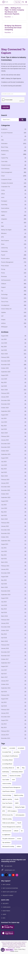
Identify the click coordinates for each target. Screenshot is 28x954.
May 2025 (4, 382)
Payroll (3, 255)
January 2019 (5, 623)
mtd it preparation (20, 815)
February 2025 (5, 393)
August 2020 (4, 576)
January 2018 (5, 648)
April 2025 (4, 386)
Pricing (3, 269)
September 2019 (5, 594)
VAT (2, 316)
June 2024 (4, 422)
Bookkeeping (4, 150)
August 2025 (4, 375)
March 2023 (4, 476)
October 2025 (5, 368)
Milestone (4, 233)
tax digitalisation (6, 834)
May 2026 (4, 346)
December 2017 (5, 652)
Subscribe (5, 107)
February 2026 (5, 357)
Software (3, 283)
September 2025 (5, 371)
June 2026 (4, 343)
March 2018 (4, 641)
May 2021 (4, 555)
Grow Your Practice (7, 803)
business (4, 775)
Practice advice (5, 258)
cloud (13, 779)
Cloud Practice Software (8, 791)
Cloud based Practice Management (11, 787)
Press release (5, 265)
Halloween (4, 211)
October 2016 (5, 684)
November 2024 (5, 404)
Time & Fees (4, 301)
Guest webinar (5, 208)
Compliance (6, 907)
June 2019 (4, 605)
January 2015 (5, 713)
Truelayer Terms (14, 951)
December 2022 (5, 486)
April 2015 (4, 706)
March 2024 (4, 432)
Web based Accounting (8, 846)
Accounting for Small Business (10, 756)
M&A (2, 226)
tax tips (19, 838)
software (16, 830)
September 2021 (5, 540)
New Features (5, 240)
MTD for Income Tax (7, 815)
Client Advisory (5, 168)
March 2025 (4, 389)
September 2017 (5, 663)
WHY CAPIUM (6, 884)
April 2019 (4, 612)
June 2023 (4, 465)
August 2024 (4, 415)
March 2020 (4, 587)
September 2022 (5, 497)
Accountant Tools (6, 752)
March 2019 (4, 616)
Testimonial (4, 298)
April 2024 (4, 429)
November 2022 (5, 490)
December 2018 (5, 627)
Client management (6, 172)
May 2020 (4, 580)
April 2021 (4, 558)
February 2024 (5, 436)
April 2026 (4, 350)
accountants (21, 748)
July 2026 (4, 339)
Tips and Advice (6, 842)
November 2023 (5, 447)
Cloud (3, 175)
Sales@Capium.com (10, 870)
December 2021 (5, 530)
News (2, 244)
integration (4, 219)
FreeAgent (4, 201)
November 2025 (5, 364)
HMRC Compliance (7, 807)
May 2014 (4, 727)
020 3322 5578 (8, 866)
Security (6, 903)
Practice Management (7, 262)
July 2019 (4, 601)
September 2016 (5, 688)
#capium (4, 748)
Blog (23, 767)
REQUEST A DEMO (8, 895)
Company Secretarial (7, 183)
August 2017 (4, 666)
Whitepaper (4, 326)
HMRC (3, 215)
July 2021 (4, 548)
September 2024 (5, 411)
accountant (12, 748)
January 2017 (5, 680)
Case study (4, 161)
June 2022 (4, 508)
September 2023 (5, 454)
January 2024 (5, 440)
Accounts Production (7, 132)
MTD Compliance (12, 811)
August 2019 (4, 598)
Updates (3, 312)
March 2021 (4, 562)
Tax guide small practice (8, 838)
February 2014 (5, 731)
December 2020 (5, 573)
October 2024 (5, 407)
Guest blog (4, 204)
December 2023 (5, 443)
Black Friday (4, 147)
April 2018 (4, 637)
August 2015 (4, 698)
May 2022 (4, 512)
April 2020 (4, 583)
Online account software (8, 822)
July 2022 (4, 504)
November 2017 (5, 655)
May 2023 (4, 468)
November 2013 (5, 738)
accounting (16, 752)
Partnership (4, 251)
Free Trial (17, 2)
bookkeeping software (17, 771)
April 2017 (4, 673)
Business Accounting (15, 775)
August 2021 (4, 544)
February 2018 (5, 645)
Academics (4, 129)
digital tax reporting (7, 799)
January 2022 (5, 526)
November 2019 (5, 591)
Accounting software (7, 760)
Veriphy (3, 319)
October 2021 (5, 537)
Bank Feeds (6, 910)
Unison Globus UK (6, 308)
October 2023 (5, 450)
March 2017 (4, 677)
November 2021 (5, 533)
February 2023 (5, 479)
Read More (8, 16)
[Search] (23, 2)
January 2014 (5, 734)
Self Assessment (5, 280)
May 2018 (4, 634)
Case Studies (5, 779)
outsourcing (4, 247)
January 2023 (5, 483)
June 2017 (4, 670)
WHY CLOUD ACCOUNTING (10, 888)
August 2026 (4, 335)
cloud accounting (6, 783)
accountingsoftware (7, 763)
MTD (2, 237)
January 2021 (5, 569)
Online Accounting (7, 819)
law (2, 222)
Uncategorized (5, 305)
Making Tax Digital (6, 229)
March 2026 (4, 353)
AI (1, 136)
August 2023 (4, 458)
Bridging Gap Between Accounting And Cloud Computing (13, 27)
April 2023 (4, 472)
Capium (3, 154)
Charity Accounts (5, 165)
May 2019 (4, 609)
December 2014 (5, 716)
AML (2, 140)
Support (3, 287)
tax (22, 830)
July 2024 (4, 418)
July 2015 (4, 702)
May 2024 (4, 425)
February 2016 (5, 695)
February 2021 (5, 565)
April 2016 (4, 691)
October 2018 (5, 630)
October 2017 (5, 659)
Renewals (4, 276)
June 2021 (4, 551)
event (2, 197)
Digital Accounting (18, 795)
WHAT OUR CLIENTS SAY (10, 891)
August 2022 (4, 501)
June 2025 (4, 379)
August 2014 (4, 720)
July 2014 (4, 724)
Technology (4, 294)
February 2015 (5, 709)
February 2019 (5, 619)
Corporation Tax (5, 186)
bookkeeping (5, 771)
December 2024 (5, 400)
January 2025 (5, 397)
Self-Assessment (6, 830)
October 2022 (5, 494)
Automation (4, 143)
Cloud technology (6, 795)
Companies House (6, 179)
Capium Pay (4, 158)
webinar (3, 323)
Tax (2, 290)
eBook (3, 193)
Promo (3, 273)
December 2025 (5, 361)
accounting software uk (8, 767)
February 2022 (5, 522)
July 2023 (4, 461)
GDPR (4, 914)
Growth (16, 799)
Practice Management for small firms (11, 826)
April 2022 (4, 515)
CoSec (3, 190)
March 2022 (4, 519)
